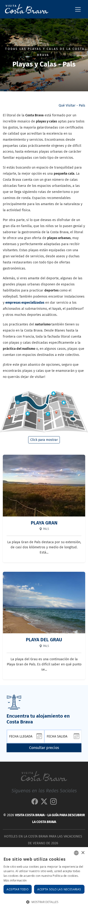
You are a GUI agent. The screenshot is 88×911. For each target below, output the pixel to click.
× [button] (82, 853)
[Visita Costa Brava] (25, 9)
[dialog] (44, 879)
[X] (44, 803)
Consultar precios (44, 747)
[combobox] (76, 853)
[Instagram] (53, 803)
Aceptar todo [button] (17, 889)
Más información (15, 880)
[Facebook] (34, 803)
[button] (44, 902)
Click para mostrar (44, 440)
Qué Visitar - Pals (72, 105)
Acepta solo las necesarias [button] (59, 889)
